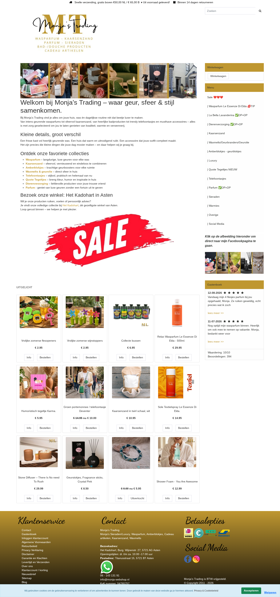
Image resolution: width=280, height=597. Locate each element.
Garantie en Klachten (34, 558)
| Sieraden (213, 196)
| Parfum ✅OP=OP (219, 187)
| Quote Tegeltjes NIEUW (222, 169)
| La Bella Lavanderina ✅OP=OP (227, 115)
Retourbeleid (29, 546)
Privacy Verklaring (32, 550)
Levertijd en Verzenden (36, 562)
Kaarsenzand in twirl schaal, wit (131, 410)
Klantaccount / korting (35, 570)
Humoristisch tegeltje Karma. (38, 410)
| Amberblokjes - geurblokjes (224, 151)
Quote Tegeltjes (36, 179)
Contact (26, 530)
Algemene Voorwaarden (36, 542)
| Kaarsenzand (216, 133)
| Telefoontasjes (216, 178)
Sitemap (27, 578)
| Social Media (215, 223)
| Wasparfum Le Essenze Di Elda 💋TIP (231, 106)
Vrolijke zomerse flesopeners (38, 340)
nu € (84, 418)
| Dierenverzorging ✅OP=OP (225, 124)
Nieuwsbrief (29, 574)
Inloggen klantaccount (35, 538)
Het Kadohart (70, 205)
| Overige (212, 214)
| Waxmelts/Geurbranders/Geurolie (228, 142)
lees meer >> (216, 313)
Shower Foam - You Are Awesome (177, 481)
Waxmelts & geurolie (39, 171)
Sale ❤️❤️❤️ (215, 97)
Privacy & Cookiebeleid (206, 590)
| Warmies (213, 205)
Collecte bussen (131, 340)
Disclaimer (28, 554)
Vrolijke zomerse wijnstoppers (85, 340)
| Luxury (212, 160)
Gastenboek (29, 534)
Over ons (27, 566)
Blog (24, 582)
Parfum (31, 187)
